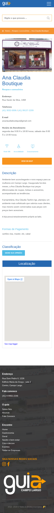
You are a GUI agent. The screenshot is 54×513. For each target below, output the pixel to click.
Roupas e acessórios (20, 31)
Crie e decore (8, 443)
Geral (4, 436)
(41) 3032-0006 (9, 110)
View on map (27, 161)
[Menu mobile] (49, 4)
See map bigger (11, 344)
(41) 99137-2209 (26, 110)
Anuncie (6, 413)
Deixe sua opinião (13, 253)
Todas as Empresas (11, 450)
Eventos (6, 447)
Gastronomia (8, 433)
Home (7, 31)
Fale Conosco (8, 416)
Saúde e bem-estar (11, 440)
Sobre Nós (7, 409)
